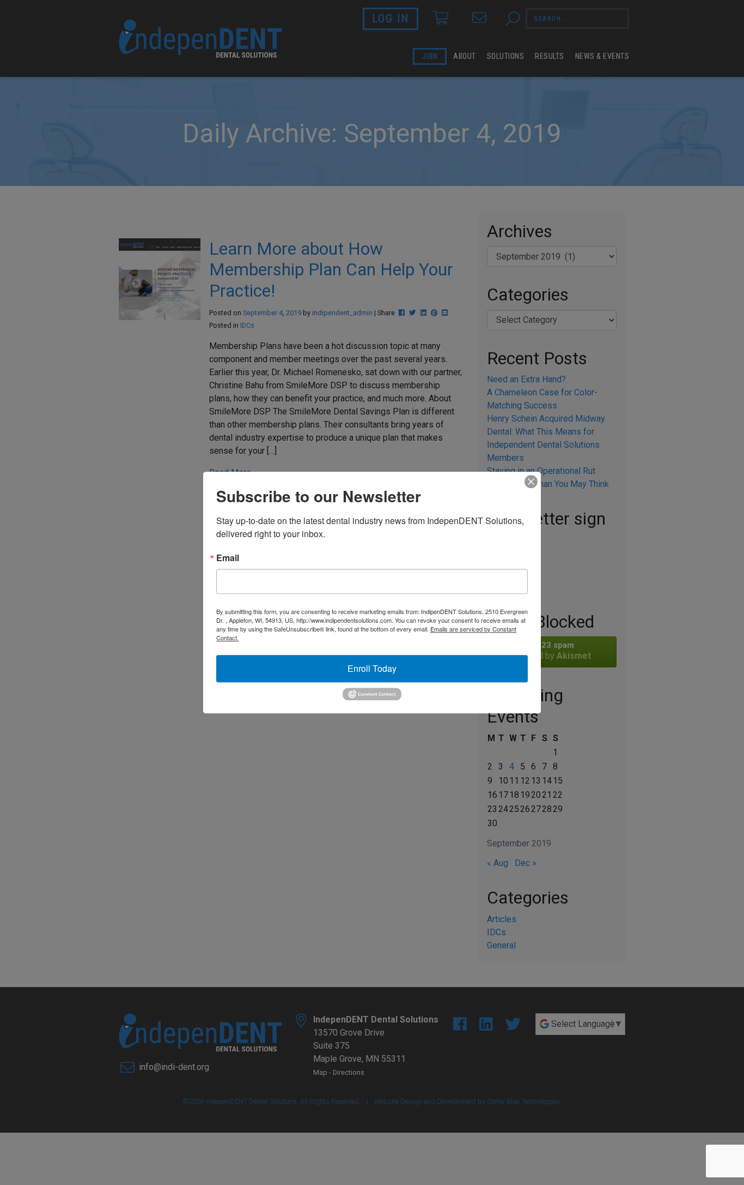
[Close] (531, 481)
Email (227, 558)
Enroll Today (372, 668)
